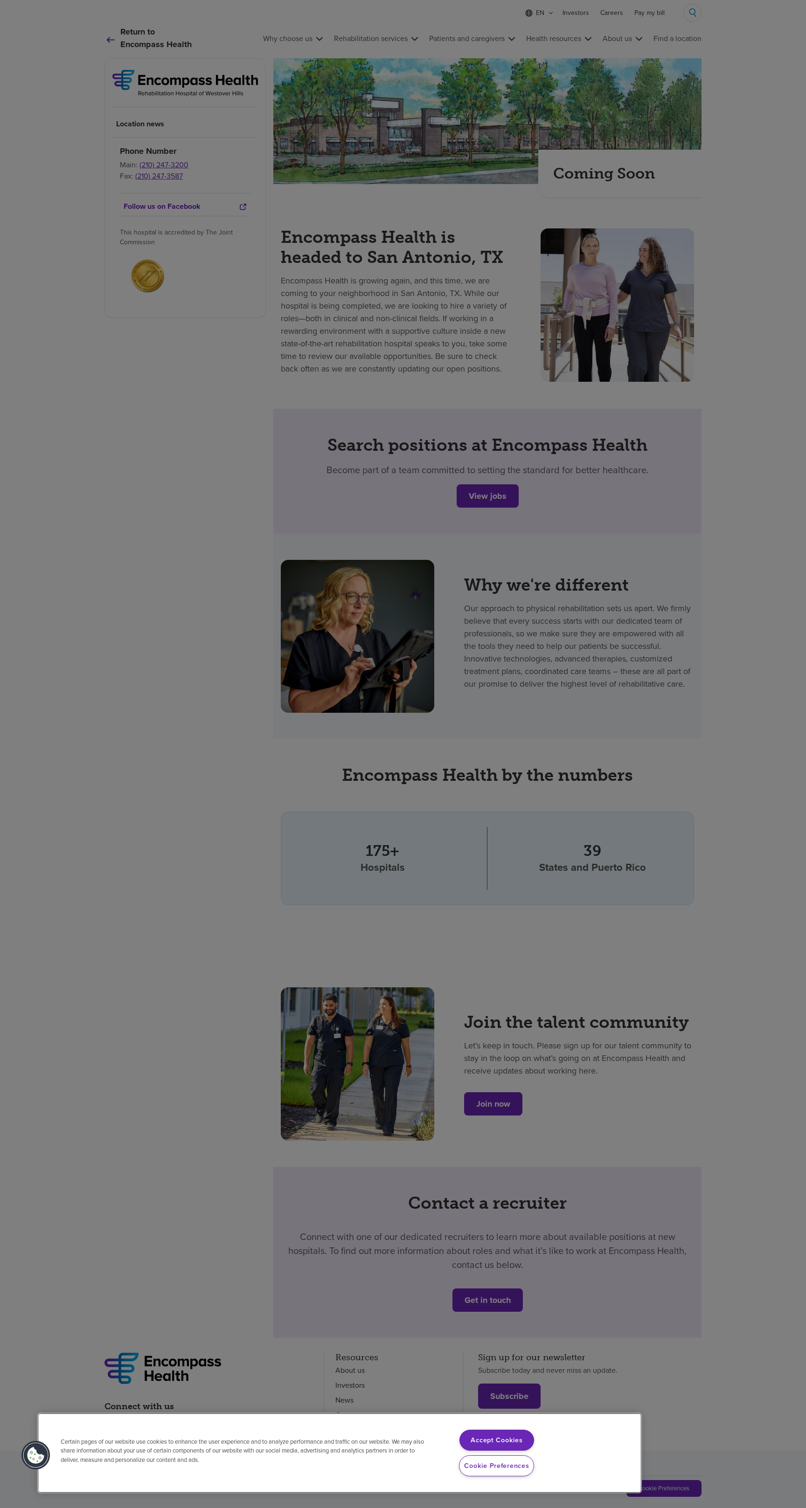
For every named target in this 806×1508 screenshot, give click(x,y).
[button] (36, 1455)
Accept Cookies (496, 1440)
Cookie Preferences (496, 1465)
